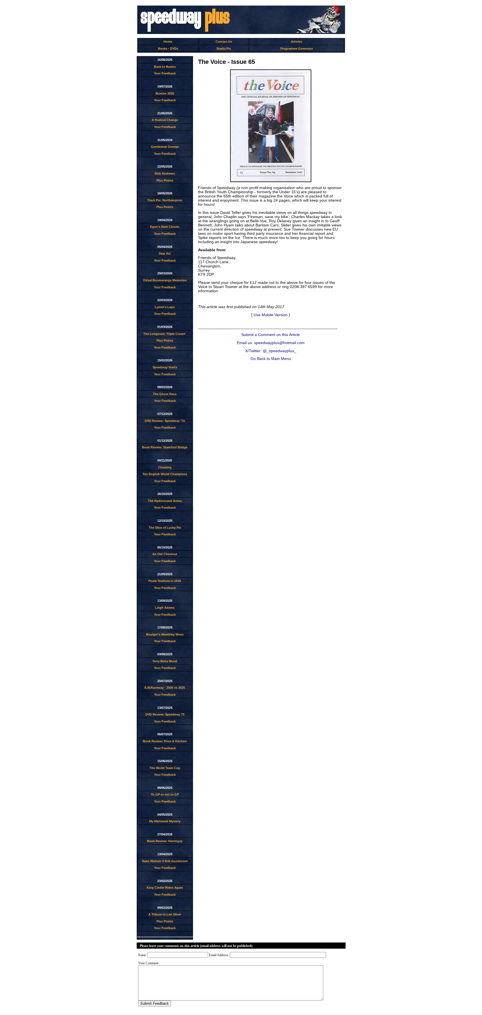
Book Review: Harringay (164, 841)
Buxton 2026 (165, 93)
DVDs (174, 48)
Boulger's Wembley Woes (165, 634)
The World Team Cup (165, 768)
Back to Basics (165, 66)
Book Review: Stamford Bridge (164, 447)
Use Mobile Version (271, 315)
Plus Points (164, 180)
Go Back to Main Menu (270, 359)
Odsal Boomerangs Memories (165, 280)
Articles (296, 41)
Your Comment (148, 963)
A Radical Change (165, 120)
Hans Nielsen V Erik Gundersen (165, 861)
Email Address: (219, 955)
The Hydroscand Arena (165, 500)
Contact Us (224, 41)
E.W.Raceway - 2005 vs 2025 (164, 687)
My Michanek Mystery (164, 821)
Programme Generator (296, 48)
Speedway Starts (165, 367)
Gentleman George (165, 146)
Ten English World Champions (165, 474)
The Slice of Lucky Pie (165, 527)
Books (162, 48)
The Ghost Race (165, 394)
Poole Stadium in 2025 (164, 581)
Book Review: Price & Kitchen (165, 741)
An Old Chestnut (164, 554)
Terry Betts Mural (164, 661)
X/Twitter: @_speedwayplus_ (270, 351)
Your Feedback (165, 73)
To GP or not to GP (165, 794)
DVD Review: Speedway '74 (165, 420)
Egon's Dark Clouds (164, 226)
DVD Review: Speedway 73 (164, 714)
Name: (142, 955)
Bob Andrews (165, 173)
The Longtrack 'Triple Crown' (164, 333)
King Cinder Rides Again (165, 887)
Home (167, 41)
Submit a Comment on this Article (270, 335)
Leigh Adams (165, 607)
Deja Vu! (165, 253)
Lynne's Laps (165, 307)
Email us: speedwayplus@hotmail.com (271, 343)
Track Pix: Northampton (164, 200)
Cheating (165, 467)
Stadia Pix (223, 48)
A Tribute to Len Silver (164, 914)
